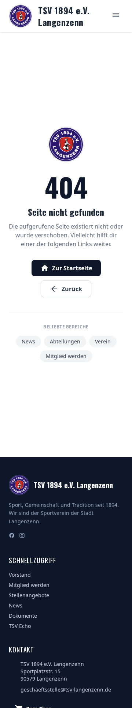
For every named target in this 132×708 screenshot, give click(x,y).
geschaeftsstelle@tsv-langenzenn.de (66, 689)
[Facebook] (12, 536)
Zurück (66, 289)
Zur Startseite (66, 268)
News (28, 341)
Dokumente (23, 615)
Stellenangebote (29, 595)
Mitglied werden (66, 356)
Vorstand (20, 574)
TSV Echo (20, 625)
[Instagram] (22, 536)
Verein (103, 341)
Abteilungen (65, 341)
